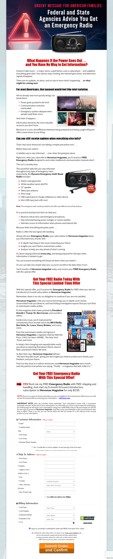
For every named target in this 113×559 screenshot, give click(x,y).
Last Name (22, 438)
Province (21, 488)
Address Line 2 (23, 473)
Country (21, 481)
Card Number (23, 511)
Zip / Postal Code (24, 492)
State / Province (24, 484)
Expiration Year (24, 518)
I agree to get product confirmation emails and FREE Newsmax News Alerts (57, 528)
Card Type (22, 507)
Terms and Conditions (72, 533)
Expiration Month (25, 515)
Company (21, 466)
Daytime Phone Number (27, 442)
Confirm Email (24, 427)
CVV (20, 522)
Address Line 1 (24, 469)
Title (19, 431)
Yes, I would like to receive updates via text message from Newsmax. (57, 447)
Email (20, 423)
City (20, 477)
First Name (22, 434)
